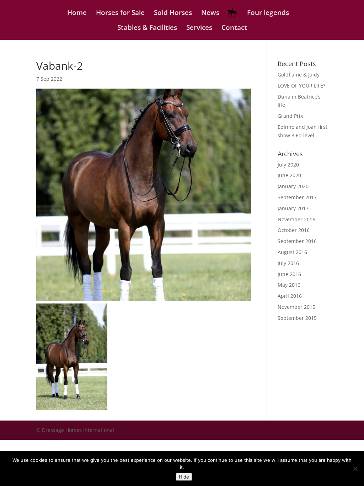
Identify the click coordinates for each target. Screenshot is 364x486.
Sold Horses (173, 13)
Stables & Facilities (147, 28)
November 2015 (296, 306)
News (210, 13)
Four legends (268, 13)
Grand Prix (290, 115)
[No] (355, 468)
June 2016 (289, 274)
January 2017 (293, 208)
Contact (234, 28)
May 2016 (289, 284)
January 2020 (293, 186)
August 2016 (292, 252)
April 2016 (290, 295)
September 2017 (297, 197)
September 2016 (297, 241)
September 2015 (297, 318)
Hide (184, 477)
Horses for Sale (120, 13)
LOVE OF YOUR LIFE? (301, 85)
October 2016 (294, 230)
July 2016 (288, 263)
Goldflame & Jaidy (299, 74)
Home (77, 13)
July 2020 (288, 164)
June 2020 (289, 175)
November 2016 (296, 219)
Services (199, 28)
